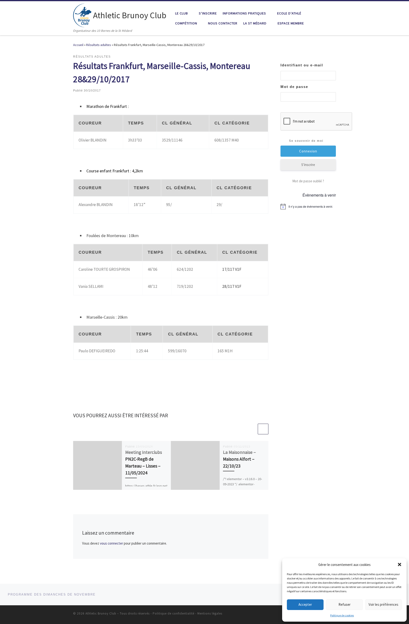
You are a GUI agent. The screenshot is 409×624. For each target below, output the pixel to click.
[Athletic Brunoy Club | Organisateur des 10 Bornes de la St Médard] (82, 14)
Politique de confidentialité (173, 613)
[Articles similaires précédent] (251, 429)
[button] (399, 564)
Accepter (305, 604)
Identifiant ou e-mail (301, 65)
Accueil (78, 45)
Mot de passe (294, 87)
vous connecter (111, 543)
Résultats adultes (98, 45)
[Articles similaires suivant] (263, 429)
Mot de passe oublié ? (308, 181)
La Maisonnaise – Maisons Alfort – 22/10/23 (239, 459)
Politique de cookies (342, 615)
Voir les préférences (383, 604)
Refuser (344, 604)
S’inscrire (308, 164)
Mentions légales (209, 613)
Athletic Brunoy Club (100, 613)
